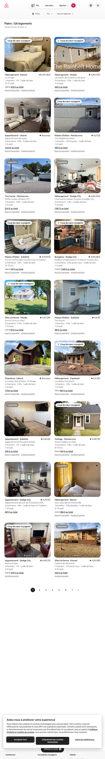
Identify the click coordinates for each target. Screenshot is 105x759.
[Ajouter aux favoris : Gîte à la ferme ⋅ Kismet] (97, 526)
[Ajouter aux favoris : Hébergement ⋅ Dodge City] (97, 162)
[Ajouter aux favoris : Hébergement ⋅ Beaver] (97, 465)
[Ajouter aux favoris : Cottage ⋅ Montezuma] (97, 405)
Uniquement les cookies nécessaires (52, 740)
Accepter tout (20, 739)
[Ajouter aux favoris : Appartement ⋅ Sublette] (47, 405)
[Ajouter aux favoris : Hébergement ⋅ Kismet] (47, 40)
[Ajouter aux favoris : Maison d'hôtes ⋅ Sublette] (47, 222)
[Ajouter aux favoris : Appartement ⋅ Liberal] (47, 101)
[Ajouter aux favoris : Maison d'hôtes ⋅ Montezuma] (97, 101)
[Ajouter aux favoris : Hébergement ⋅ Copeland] (97, 344)
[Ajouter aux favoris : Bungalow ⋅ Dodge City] (97, 222)
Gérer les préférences (84, 739)
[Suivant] (78, 590)
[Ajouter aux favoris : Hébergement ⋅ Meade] (97, 40)
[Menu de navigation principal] (98, 5)
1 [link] (32, 590)
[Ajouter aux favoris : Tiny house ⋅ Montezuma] (47, 162)
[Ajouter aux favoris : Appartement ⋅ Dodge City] (47, 465)
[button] (17, 87)
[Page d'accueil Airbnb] (6, 5)
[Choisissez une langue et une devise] (91, 5)
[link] (26, 590)
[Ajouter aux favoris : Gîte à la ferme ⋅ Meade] (47, 283)
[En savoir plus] (26, 27)
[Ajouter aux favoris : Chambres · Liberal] (47, 344)
